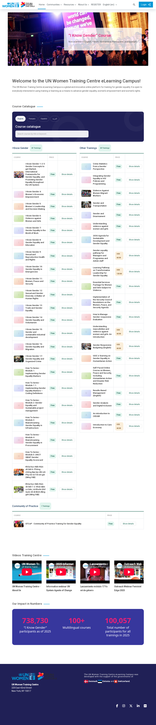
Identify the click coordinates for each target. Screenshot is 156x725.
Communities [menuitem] (53, 4)
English (20, 119)
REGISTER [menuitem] (96, 4)
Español (44, 119)
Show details (67, 174)
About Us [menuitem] (82, 4)
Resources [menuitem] (69, 4)
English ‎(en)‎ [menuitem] (108, 4)
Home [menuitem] (42, 4)
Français (32, 119)
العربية (55, 119)
